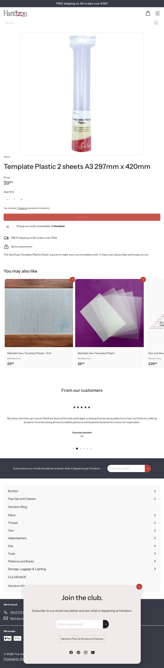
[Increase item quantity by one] (21, 199)
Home (7, 156)
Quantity (9, 191)
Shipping (22, 208)
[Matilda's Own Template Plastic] (109, 323)
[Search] (156, 23)
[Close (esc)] (139, 587)
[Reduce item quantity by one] (7, 199)
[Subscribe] (106, 624)
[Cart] (148, 13)
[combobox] (82, 23)
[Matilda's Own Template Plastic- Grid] (39, 323)
